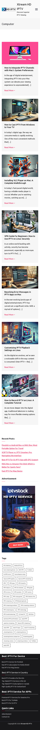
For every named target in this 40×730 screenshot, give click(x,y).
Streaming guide (27, 636)
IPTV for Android (18, 587)
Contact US (6, 717)
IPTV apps (12, 583)
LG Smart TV (22, 614)
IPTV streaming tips (9, 609)
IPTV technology (22, 609)
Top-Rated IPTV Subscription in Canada (15, 684)
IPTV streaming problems (10, 605)
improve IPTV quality (9, 578)
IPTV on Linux (7, 592)
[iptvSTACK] (18, 519)
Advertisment (6, 714)
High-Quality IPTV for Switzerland (14, 686)
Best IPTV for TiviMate (10, 700)
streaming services (9, 641)
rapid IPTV (24, 618)
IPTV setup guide (17, 596)
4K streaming (7, 565)
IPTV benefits (22, 583)
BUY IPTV (21, 570)
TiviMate (34, 641)
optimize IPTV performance (11, 618)
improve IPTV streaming (24, 578)
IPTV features (7, 587)
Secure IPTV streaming (24, 623)
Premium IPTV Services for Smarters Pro (16, 697)
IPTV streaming (8, 601)
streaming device (8, 632)
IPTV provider (18, 592)
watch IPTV (6, 645)
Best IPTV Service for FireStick (12, 662)
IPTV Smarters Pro (30, 596)
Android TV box (18, 565)
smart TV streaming (29, 627)
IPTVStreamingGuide (20, 601)
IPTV (5, 583)
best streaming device (9, 570)
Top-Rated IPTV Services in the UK (14, 681)
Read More (8, 90)
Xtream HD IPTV (26, 724)
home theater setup (20, 574)
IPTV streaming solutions (27, 605)
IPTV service (28, 592)
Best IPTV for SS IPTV (9, 703)
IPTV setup (6, 596)
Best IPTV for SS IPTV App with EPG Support (20, 460)
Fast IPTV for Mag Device (12, 471)
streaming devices (21, 632)
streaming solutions (22, 641)
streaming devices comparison (12, 636)
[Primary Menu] (36, 9)
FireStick (29, 570)
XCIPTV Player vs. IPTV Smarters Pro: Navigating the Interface (17, 454)
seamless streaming (9, 623)
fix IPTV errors (7, 574)
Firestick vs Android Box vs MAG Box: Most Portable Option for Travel (19, 446)
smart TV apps (17, 627)
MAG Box (31, 614)
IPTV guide (29, 587)
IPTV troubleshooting (9, 614)
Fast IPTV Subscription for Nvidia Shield (15, 665)
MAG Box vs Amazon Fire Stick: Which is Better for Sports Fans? (18, 465)
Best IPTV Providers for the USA (13, 678)
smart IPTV (6, 627)
